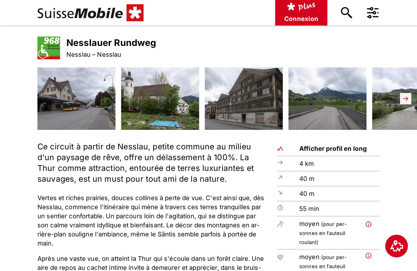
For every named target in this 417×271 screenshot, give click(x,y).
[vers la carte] (396, 246)
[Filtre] (373, 13)
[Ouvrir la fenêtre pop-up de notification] (371, 223)
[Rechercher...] (346, 13)
